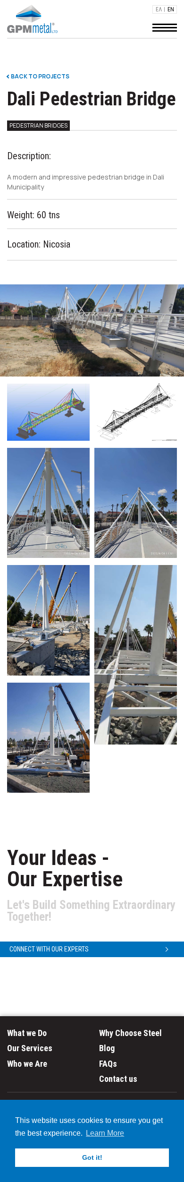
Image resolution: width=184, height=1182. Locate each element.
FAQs (108, 1064)
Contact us (118, 1079)
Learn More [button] (105, 1133)
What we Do (27, 1033)
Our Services (29, 1048)
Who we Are (27, 1064)
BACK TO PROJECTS (39, 76)
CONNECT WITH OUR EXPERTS (49, 949)
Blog (107, 1048)
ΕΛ (159, 9)
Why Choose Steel (130, 1033)
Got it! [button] (92, 1157)
